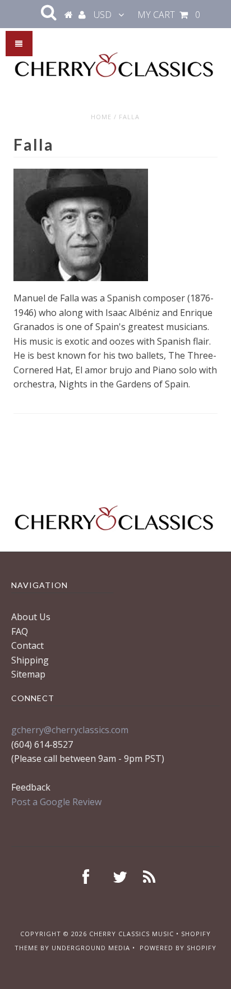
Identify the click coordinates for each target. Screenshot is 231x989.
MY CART (168, 14)
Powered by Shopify (178, 947)
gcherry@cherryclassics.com (69, 730)
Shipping (30, 660)
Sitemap (28, 674)
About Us (30, 617)
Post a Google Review (56, 802)
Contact (27, 645)
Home (101, 116)
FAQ (19, 631)
